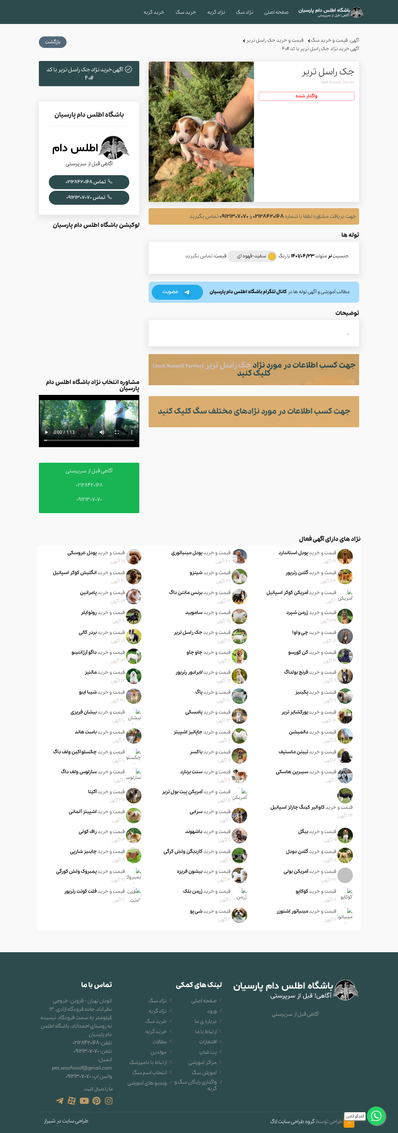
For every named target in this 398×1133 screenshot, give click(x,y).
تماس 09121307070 (86, 197)
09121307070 (234, 216)
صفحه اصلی (276, 12)
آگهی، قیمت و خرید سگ (335, 40)
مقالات (160, 1042)
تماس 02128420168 (86, 182)
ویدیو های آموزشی (147, 1083)
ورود (212, 1011)
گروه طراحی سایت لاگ (292, 1122)
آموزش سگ (204, 1073)
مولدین (158, 1052)
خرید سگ (186, 12)
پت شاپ (208, 1052)
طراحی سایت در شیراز (66, 1121)
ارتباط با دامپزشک (148, 1062)
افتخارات (208, 1042)
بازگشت (52, 42)
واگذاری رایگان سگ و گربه (195, 1085)
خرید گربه (154, 12)
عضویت (171, 291)
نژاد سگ (244, 12)
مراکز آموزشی (202, 1062)
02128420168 (268, 216)
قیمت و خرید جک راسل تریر (275, 40)
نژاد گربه (216, 12)
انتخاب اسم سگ (149, 1073)
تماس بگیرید (198, 256)
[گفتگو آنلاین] (376, 1116)
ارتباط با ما (206, 1031)
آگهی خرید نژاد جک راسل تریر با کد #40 (320, 48)
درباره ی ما (206, 1021)
